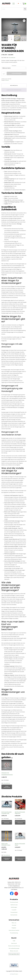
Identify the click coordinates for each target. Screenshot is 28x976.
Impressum (14, 943)
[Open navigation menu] (14, 3)
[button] (24, 3)
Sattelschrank (14, 904)
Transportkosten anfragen (7, 822)
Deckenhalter (14, 914)
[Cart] (24, 3)
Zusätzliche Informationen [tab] (14, 89)
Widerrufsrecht (14, 950)
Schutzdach (14, 65)
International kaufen (14, 930)
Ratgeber (14, 927)
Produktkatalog (14, 932)
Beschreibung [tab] (14, 85)
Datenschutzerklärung (14, 945)
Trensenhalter (14, 912)
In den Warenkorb (17, 73)
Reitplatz (7, 80)
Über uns (14, 922)
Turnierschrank (14, 902)
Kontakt (14, 925)
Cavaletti (14, 909)
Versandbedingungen (14, 948)
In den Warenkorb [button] (7, 787)
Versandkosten (12, 57)
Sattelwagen (14, 907)
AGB (14, 940)
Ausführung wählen (6, 859)
